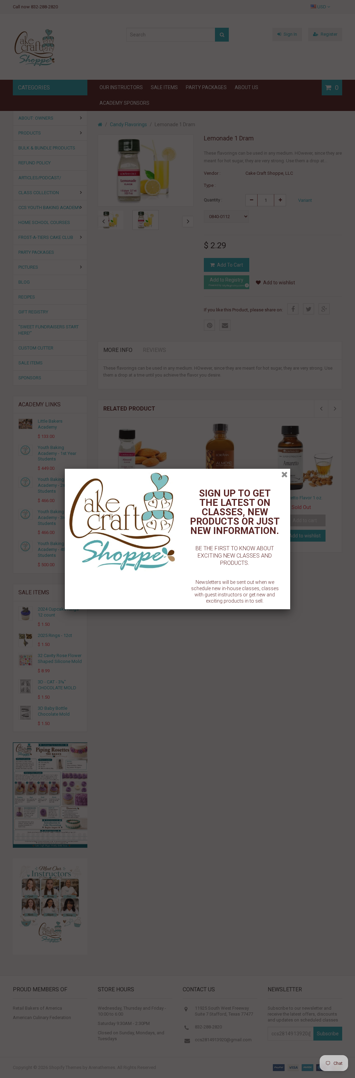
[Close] (284, 474)
